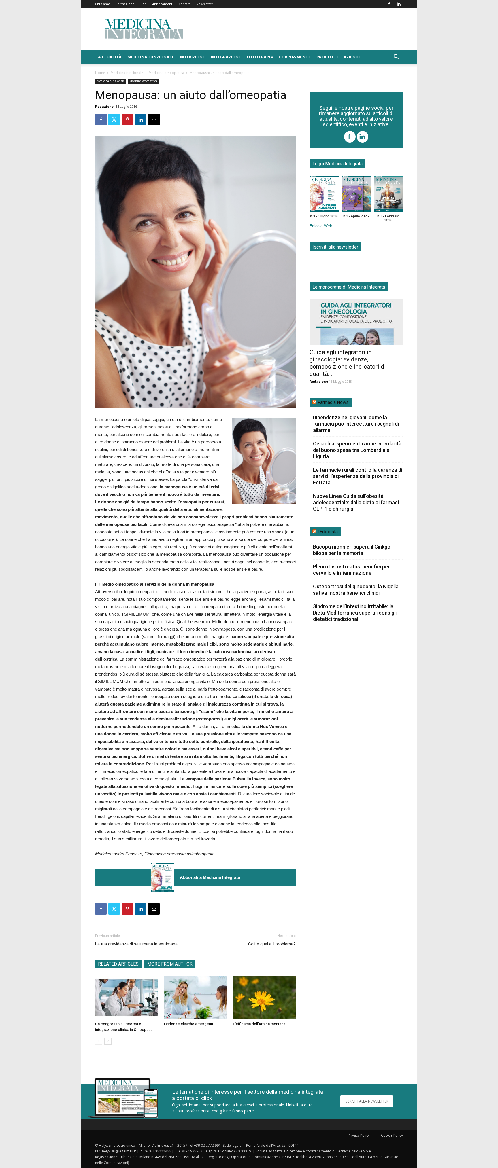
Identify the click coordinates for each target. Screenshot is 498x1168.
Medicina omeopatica (166, 72)
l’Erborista (328, 531)
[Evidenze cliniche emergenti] (195, 997)
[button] (396, 57)
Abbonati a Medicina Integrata (210, 877)
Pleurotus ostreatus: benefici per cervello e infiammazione (351, 570)
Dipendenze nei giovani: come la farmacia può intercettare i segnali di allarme (356, 423)
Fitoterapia (260, 57)
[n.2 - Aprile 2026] (356, 195)
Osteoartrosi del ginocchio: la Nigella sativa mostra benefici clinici (356, 589)
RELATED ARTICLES (118, 964)
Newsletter (204, 4)
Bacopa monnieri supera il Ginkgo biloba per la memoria (352, 550)
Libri (143, 4)
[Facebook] (389, 4)
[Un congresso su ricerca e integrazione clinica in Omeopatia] (126, 997)
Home (100, 72)
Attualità (110, 57)
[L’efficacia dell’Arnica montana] (264, 997)
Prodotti (327, 57)
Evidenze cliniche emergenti (188, 1024)
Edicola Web (321, 226)
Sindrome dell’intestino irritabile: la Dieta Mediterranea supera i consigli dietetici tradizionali (355, 612)
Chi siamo (102, 4)
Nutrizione (192, 57)
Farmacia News (333, 402)
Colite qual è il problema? (272, 944)
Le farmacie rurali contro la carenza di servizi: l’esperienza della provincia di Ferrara (357, 476)
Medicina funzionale (150, 57)
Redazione (104, 106)
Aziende (352, 57)
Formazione (125, 4)
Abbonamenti (162, 4)
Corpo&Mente (295, 57)
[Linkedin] (398, 4)
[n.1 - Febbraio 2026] (388, 195)
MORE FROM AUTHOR (170, 964)
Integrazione (226, 57)
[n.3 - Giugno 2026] (162, 877)
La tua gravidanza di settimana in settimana (136, 944)
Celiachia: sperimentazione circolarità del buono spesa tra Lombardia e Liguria (357, 450)
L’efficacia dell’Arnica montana (259, 1024)
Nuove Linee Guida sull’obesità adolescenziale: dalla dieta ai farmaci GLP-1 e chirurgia (356, 502)
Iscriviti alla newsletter (335, 247)
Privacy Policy (359, 1135)
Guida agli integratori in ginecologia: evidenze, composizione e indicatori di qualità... (348, 363)
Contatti (185, 4)
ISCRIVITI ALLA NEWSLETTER (366, 1101)
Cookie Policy (392, 1135)
